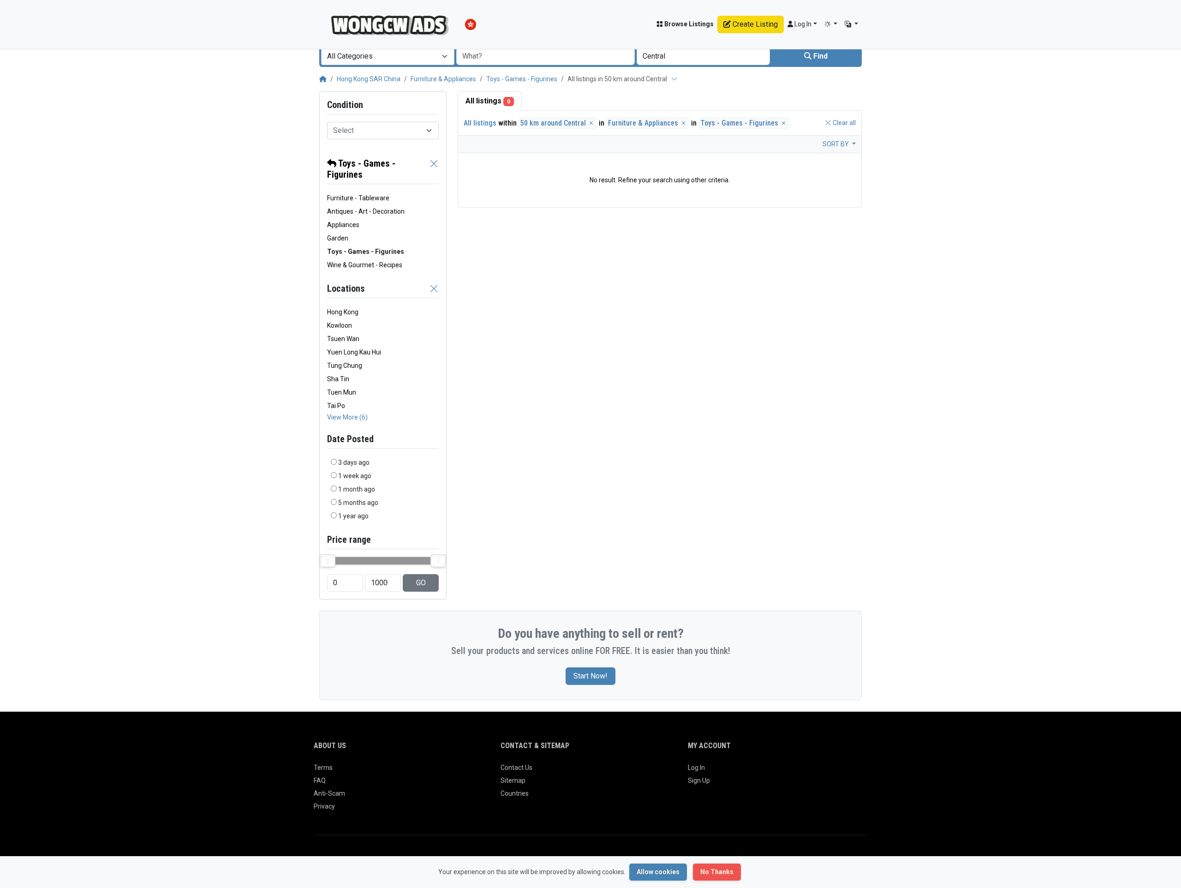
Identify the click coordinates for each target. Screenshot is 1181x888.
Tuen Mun (341, 392)
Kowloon (339, 325)
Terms (323, 767)
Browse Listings (688, 24)
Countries (515, 793)
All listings (487, 100)
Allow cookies (658, 872)
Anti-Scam (329, 793)
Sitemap (513, 780)
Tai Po (336, 405)
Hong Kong (342, 312)
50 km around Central (554, 123)
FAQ (320, 780)
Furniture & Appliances (443, 79)
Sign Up (699, 780)
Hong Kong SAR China (368, 79)
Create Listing (754, 24)
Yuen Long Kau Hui (354, 352)
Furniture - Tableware (358, 198)
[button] (831, 24)
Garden (337, 238)
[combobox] (387, 56)
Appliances (343, 224)
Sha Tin (338, 379)
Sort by (836, 144)
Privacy (324, 806)
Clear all (843, 122)
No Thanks (717, 872)
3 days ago (354, 462)
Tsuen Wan (343, 338)
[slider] (327, 560)
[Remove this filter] (434, 169)
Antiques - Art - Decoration (366, 211)
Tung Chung (344, 365)
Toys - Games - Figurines (521, 79)
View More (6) (347, 417)
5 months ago (358, 502)
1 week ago (354, 476)
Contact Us (516, 767)
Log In (696, 767)
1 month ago (356, 489)
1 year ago (353, 516)
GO (421, 582)
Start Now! (590, 676)
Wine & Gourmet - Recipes (364, 265)
